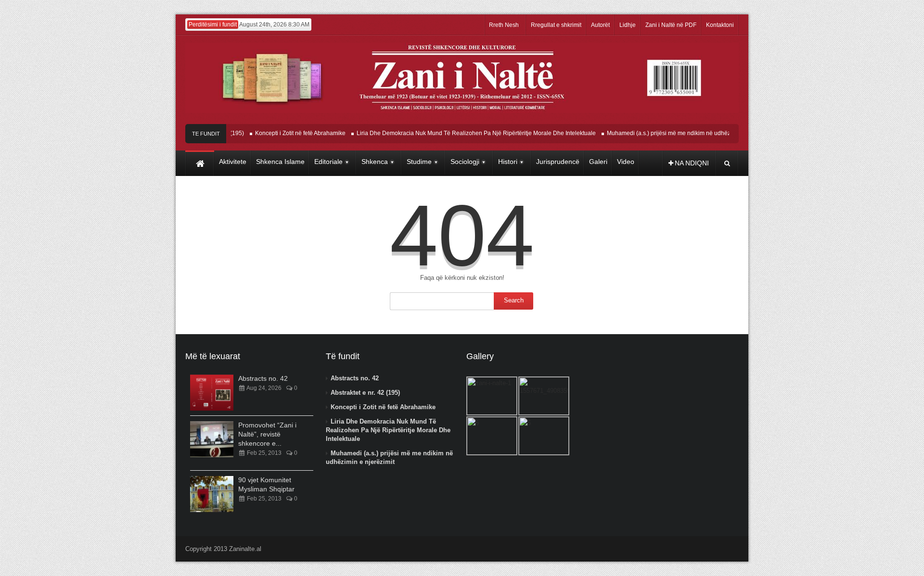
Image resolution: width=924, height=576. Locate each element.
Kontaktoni (720, 25)
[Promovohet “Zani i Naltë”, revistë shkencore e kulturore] (211, 439)
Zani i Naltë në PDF (670, 25)
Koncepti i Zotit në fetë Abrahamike (291, 133)
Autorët (600, 25)
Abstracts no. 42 (263, 378)
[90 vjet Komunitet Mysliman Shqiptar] (211, 494)
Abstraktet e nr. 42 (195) (365, 392)
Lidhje (627, 25)
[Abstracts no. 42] (211, 393)
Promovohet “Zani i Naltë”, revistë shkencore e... (267, 434)
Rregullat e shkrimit (556, 25)
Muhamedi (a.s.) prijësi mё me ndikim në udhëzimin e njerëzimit (681, 133)
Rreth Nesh (504, 25)
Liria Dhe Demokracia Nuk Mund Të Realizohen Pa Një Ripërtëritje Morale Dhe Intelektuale (467, 133)
